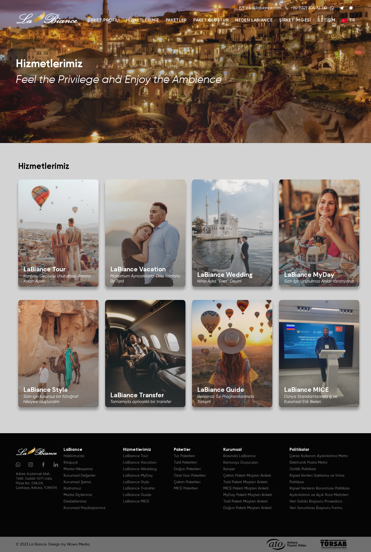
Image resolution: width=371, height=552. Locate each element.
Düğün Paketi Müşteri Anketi (247, 507)
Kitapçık (71, 462)
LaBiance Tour (135, 455)
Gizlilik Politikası (303, 468)
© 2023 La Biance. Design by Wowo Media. (53, 544)
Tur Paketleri (184, 455)
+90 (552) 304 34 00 (309, 7)
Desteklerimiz (75, 501)
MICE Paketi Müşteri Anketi (246, 488)
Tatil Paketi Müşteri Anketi (245, 481)
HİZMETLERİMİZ (142, 20)
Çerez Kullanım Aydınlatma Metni (319, 455)
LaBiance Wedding (140, 468)
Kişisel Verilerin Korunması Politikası (320, 488)
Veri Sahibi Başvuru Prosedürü (316, 501)
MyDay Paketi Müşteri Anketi (247, 494)
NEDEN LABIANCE (254, 20)
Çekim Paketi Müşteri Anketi (247, 475)
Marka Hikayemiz (78, 468)
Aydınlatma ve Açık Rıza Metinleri (319, 494)
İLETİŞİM (326, 20)
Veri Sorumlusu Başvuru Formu (316, 507)
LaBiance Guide (137, 494)
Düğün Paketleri (187, 468)
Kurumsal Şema (77, 481)
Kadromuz (72, 488)
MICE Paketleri (186, 488)
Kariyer (229, 468)
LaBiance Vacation (139, 462)
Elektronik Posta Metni (308, 462)
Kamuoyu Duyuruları (241, 462)
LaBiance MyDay (138, 475)
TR (352, 20)
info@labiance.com (263, 7)
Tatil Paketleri (185, 462)
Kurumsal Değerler (80, 475)
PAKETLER (176, 20)
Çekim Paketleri (187, 481)
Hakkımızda (74, 455)
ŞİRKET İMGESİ (295, 20)
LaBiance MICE (136, 501)
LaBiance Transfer (139, 488)
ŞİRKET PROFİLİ (103, 20)
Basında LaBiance (239, 455)
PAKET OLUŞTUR (211, 20)
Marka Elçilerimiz (78, 494)
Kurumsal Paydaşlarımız (85, 507)
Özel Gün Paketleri (190, 475)
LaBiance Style (136, 481)
